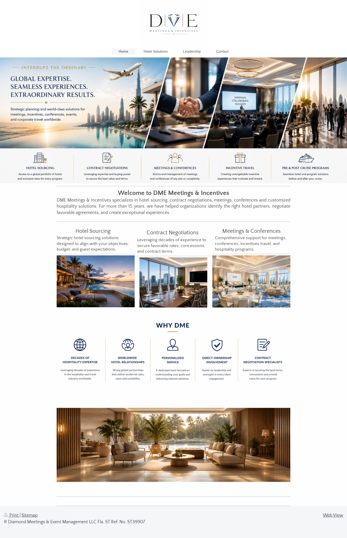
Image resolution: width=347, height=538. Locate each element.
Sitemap (30, 515)
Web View (333, 515)
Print (14, 515)
